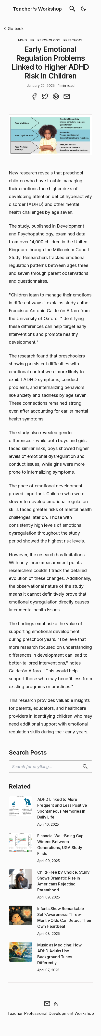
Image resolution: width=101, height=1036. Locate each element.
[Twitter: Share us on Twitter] (45, 96)
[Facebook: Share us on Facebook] (34, 96)
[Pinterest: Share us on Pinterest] (56, 96)
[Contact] (47, 1003)
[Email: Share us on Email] (67, 96)
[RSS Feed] (56, 1003)
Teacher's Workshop (37, 9)
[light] (83, 9)
